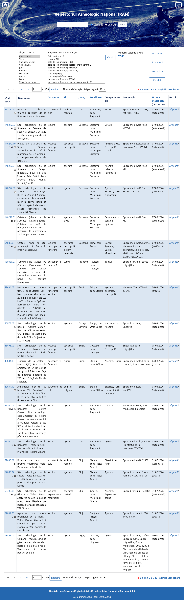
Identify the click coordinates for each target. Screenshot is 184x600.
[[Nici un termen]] (76, 56)
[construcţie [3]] (76, 73)
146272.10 (10, 143)
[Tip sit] (29, 59)
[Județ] (29, 67)
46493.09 (9, 345)
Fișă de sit (157, 53)
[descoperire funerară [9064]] (76, 79)
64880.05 (9, 242)
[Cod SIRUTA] (29, 64)
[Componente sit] (29, 62)
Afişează (173, 109)
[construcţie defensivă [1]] (76, 76)
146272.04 (10, 165)
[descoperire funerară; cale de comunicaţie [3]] (76, 82)
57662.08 (9, 513)
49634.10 (9, 386)
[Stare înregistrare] (29, 82)
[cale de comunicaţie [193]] (76, 62)
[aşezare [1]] (76, 59)
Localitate (95, 97)
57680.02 (9, 472)
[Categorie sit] (29, 56)
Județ (82, 97)
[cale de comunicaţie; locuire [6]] (76, 70)
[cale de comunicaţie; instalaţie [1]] (76, 67)
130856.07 (10, 261)
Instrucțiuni (157, 71)
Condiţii (157, 80)
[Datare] (29, 79)
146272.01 (10, 217)
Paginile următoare (169, 89)
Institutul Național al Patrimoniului (116, 591)
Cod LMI (111, 24)
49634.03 (9, 287)
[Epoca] (29, 76)
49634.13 (9, 361)
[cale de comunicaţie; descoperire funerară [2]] (76, 64)
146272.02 (10, 188)
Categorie (53, 97)
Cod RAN (98, 24)
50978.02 (9, 323)
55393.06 (9, 491)
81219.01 (9, 109)
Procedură (157, 62)
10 (156, 89)
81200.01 (9, 405)
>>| (28, 89)
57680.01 (9, 460)
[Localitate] (29, 73)
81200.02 (9, 441)
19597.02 (9, 535)
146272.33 (10, 124)
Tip (65, 97)
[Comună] (29, 70)
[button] (178, 5)
